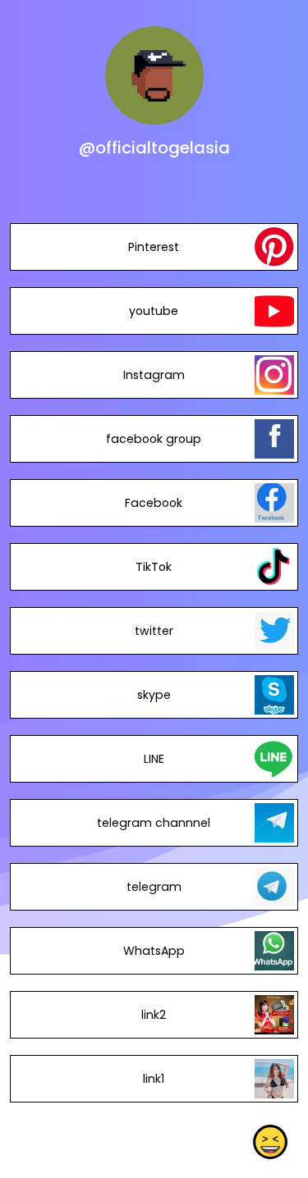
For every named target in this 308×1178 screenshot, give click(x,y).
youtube (153, 311)
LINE (154, 759)
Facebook (153, 503)
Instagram (154, 375)
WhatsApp (154, 951)
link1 (153, 1079)
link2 (153, 1015)
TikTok (154, 567)
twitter (154, 631)
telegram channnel (153, 823)
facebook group (153, 439)
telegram (154, 887)
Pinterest (153, 247)
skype (154, 695)
